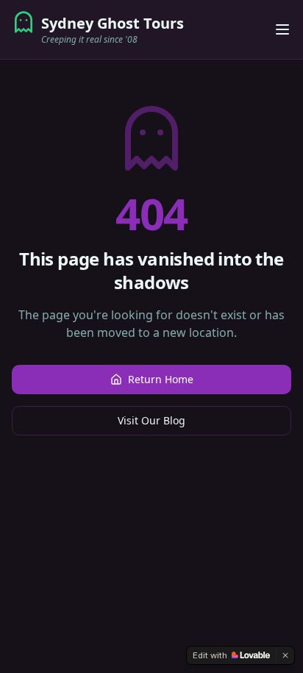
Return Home (160, 379)
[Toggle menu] (282, 29)
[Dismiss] (285, 655)
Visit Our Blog (151, 420)
